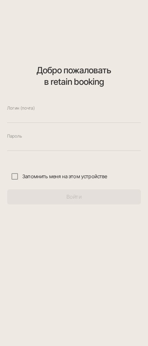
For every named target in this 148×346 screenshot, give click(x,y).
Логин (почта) (20, 108)
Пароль (14, 136)
